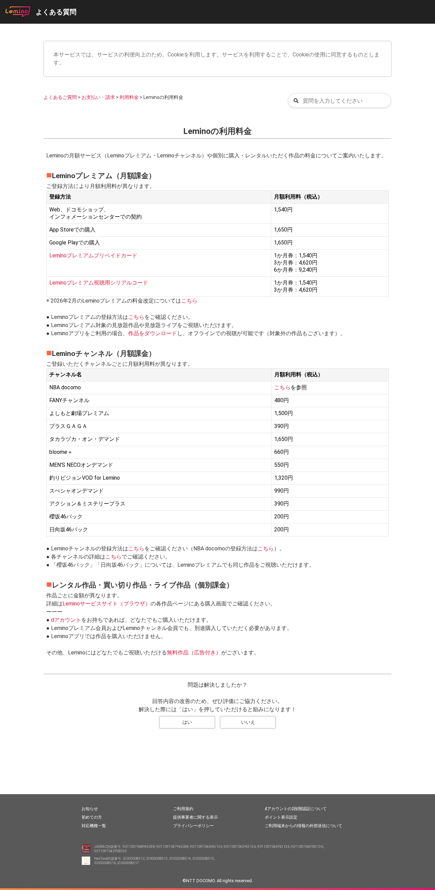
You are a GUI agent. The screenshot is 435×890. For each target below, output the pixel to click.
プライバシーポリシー (193, 825)
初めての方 (92, 817)
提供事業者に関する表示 (195, 817)
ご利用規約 (183, 808)
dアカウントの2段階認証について (296, 808)
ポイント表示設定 (281, 817)
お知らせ (90, 808)
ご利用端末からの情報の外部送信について (303, 825)
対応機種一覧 (94, 825)
